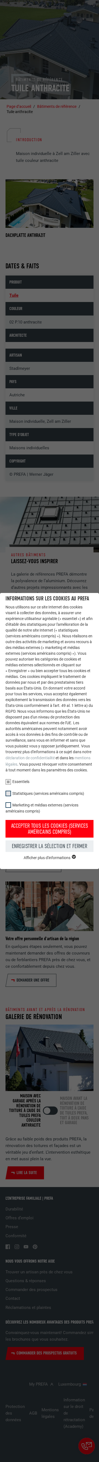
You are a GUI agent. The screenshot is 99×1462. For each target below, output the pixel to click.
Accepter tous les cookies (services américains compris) (49, 828)
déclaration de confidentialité (30, 758)
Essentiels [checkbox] (20, 781)
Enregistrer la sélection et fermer (49, 846)
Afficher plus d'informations (47, 858)
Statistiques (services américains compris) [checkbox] (48, 793)
